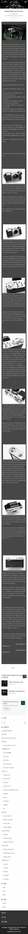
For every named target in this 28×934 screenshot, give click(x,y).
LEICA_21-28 (6, 775)
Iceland (5, 864)
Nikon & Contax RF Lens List (9, 738)
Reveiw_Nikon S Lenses (9, 745)
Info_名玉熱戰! (7, 752)
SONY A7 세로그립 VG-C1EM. (16, 682)
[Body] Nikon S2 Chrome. (14, 11)
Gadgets (5, 834)
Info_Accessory (7, 764)
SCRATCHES (5, 845)
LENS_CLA (4, 771)
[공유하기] (6, 668)
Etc (4, 808)
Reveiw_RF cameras (8, 849)
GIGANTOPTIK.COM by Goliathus (11, 702)
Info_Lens (6, 756)
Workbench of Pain (8, 842)
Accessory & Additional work (10, 790)
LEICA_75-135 (6, 786)
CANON (5, 805)
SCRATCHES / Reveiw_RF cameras (15, 15)
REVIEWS (4, 741)
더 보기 (25, 676)
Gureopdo (6, 875)
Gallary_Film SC (7, 816)
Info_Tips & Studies (8, 767)
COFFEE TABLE (5, 830)
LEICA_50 (5, 782)
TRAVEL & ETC (5, 860)
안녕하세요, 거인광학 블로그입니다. (10, 705)
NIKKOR (5, 793)
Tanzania (5, 868)
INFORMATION (6, 749)
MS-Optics (6, 801)
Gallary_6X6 (6, 823)
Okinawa (5, 871)
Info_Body (6, 760)
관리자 (4, 903)
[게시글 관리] (8, 668)
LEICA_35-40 (6, 778)
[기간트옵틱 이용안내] (7, 731)
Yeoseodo (6, 879)
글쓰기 (4, 907)
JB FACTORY (17, 931)
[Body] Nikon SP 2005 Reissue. (17, 691)
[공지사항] (4, 734)
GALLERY (4, 812)
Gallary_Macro (7, 856)
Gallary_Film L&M (8, 819)
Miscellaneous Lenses (9, 853)
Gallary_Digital (7, 827)
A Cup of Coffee (7, 838)
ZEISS (5, 797)
